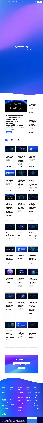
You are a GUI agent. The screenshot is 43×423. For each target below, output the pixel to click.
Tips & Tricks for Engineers (25, 140)
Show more (21, 350)
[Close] (42, 420)
